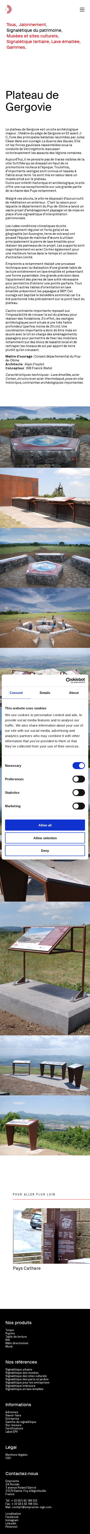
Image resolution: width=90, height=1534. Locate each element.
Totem (9, 1330)
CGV (8, 1458)
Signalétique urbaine (18, 1369)
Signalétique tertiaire (28, 41)
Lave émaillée (65, 41)
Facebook (12, 1517)
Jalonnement (32, 24)
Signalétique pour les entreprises (27, 1382)
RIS (7, 1340)
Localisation (13, 1513)
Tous (11, 24)
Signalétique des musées (22, 1373)
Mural (8, 1346)
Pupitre (10, 1333)
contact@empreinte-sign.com (32, 1507)
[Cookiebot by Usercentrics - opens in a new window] (66, 680)
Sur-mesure (13, 1425)
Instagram (11, 1520)
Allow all (45, 825)
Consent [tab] (16, 692)
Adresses (11, 1412)
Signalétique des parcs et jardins (26, 1379)
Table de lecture (16, 1336)
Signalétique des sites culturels (26, 1376)
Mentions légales (16, 1455)
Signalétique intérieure (20, 1386)
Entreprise (12, 1418)
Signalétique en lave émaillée (24, 1389)
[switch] (79, 779)
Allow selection (45, 838)
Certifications (14, 1428)
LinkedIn (10, 1523)
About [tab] (74, 692)
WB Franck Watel (39, 368)
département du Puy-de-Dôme (45, 206)
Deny (45, 850)
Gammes (16, 47)
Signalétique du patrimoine (34, 30)
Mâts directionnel (16, 1343)
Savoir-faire (13, 1415)
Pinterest (11, 1527)
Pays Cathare (27, 1268)
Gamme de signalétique (20, 1422)
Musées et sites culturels (32, 36)
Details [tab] (45, 692)
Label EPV (11, 1431)
